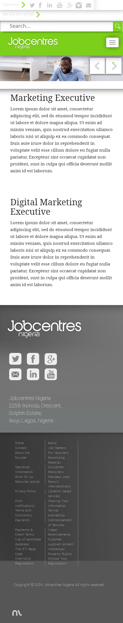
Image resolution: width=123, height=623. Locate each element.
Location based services (59, 493)
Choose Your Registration (58, 561)
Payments (22, 520)
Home (19, 443)
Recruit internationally (59, 484)
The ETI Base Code (25, 551)
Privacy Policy (25, 491)
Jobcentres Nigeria (33, 42)
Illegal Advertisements (59, 532)
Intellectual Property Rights (60, 551)
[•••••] (61, 79)
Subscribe (11, 4)
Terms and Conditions (23, 513)
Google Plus (51, 359)
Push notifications (24, 503)
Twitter (15, 359)
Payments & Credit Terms (24, 532)
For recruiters (58, 453)
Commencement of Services (60, 522)
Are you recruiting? (18, 14)
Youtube (51, 374)
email (15, 374)
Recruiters (55, 472)
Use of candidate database (28, 542)
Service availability (56, 513)
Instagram (33, 374)
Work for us (24, 477)
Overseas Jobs (59, 477)
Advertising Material (56, 460)
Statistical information (24, 469)
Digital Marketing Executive (46, 206)
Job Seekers (57, 448)
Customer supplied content (60, 542)
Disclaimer (56, 467)
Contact (21, 448)
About (52, 443)
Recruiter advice (27, 482)
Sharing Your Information (58, 503)
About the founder (22, 455)
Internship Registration (24, 561)
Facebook (33, 359)
